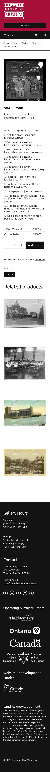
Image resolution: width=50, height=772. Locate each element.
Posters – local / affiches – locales (21, 178)
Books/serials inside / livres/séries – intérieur (22, 143)
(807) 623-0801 (12, 579)
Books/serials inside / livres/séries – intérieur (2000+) (22, 159)
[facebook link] (5, 593)
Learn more (40, 259)
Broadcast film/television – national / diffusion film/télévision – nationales (24, 208)
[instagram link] (12, 593)
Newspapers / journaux (25, 191)
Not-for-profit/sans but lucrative (19, 136)
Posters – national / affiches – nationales (23, 185)
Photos (9, 274)
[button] (40, 64)
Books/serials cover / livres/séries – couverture (23, 151)
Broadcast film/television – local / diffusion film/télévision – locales (24, 198)
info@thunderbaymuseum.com (20, 583)
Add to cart (35, 245)
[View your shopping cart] (36, 35)
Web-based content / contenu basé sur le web (23, 217)
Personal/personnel (23, 130)
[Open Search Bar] (45, 35)
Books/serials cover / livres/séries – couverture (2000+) (24, 169)
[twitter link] (25, 593)
